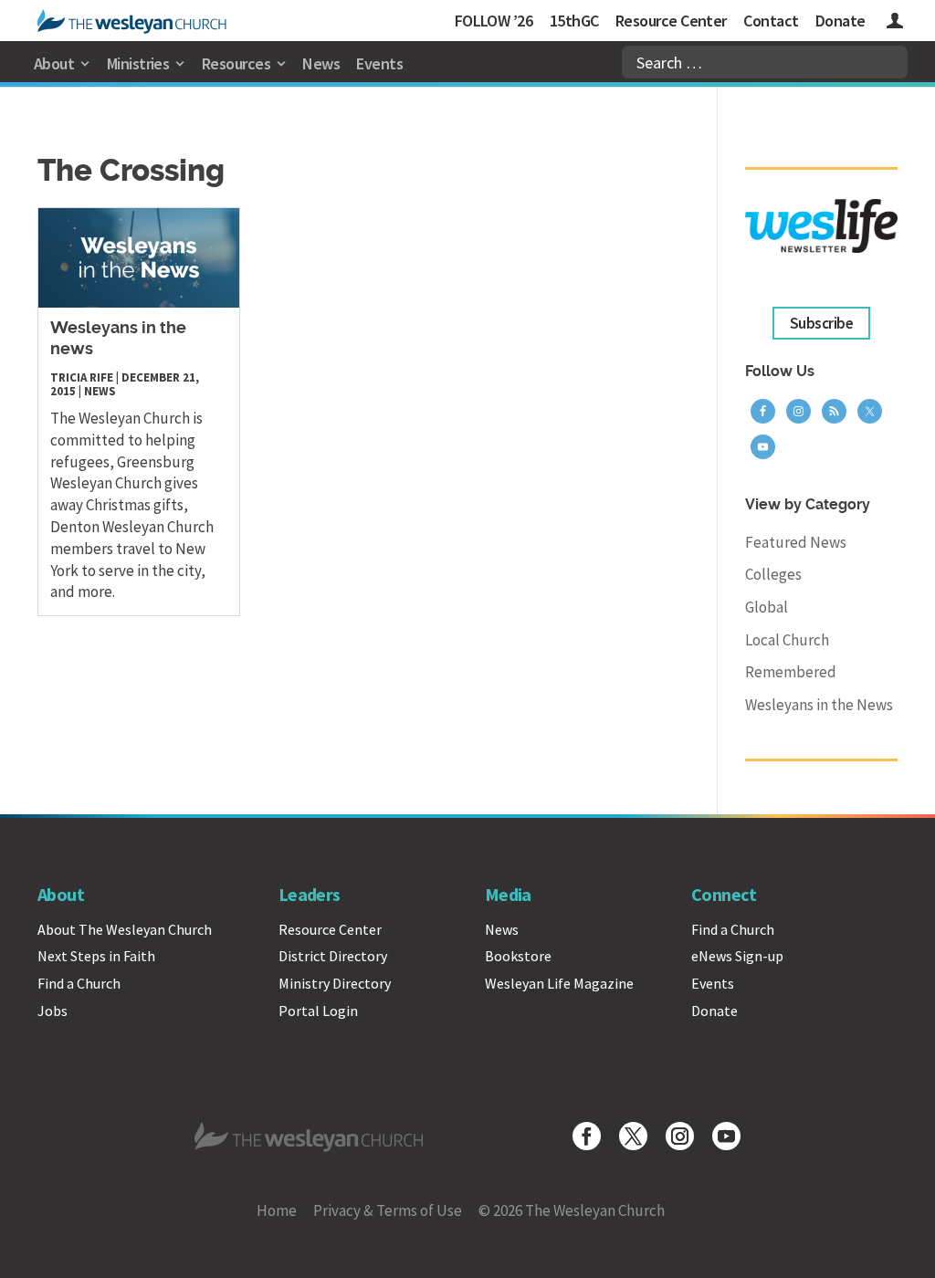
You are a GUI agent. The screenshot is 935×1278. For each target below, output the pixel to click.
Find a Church (79, 983)
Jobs (52, 1010)
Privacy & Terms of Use (387, 1210)
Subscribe (821, 323)
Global (766, 607)
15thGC (574, 20)
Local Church (787, 640)
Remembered (790, 672)
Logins (895, 23)
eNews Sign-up (737, 956)
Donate (840, 20)
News (321, 63)
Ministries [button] (138, 63)
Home (277, 1210)
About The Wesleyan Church (124, 929)
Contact (770, 20)
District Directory (332, 956)
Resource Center (671, 20)
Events (379, 63)
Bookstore (518, 956)
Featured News (795, 542)
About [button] (54, 63)
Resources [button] (236, 63)
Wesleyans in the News (819, 705)
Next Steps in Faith (96, 956)
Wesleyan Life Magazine (559, 983)
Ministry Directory (334, 983)
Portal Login (318, 1010)
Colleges (773, 574)
